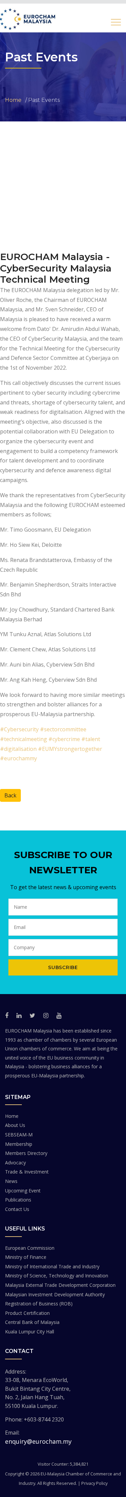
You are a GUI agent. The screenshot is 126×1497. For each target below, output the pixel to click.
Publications (18, 1199)
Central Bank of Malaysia (32, 1322)
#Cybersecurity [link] (19, 729)
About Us (15, 1125)
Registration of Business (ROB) (39, 1303)
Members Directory (26, 1153)
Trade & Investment (27, 1171)
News (11, 1181)
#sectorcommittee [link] (63, 729)
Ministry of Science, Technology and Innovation (56, 1275)
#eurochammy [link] (18, 758)
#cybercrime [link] (64, 739)
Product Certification (27, 1313)
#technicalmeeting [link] (23, 739)
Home (11, 1116)
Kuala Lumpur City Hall (29, 1331)
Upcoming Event (23, 1190)
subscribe (63, 967)
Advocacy (15, 1162)
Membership (18, 1144)
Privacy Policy (94, 1483)
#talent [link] (90, 739)
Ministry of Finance (25, 1257)
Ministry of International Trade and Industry (52, 1266)
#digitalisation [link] (18, 749)
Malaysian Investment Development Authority (55, 1294)
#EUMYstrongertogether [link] (70, 749)
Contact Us (17, 1209)
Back (10, 795)
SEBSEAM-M (19, 1134)
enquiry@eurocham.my (38, 1441)
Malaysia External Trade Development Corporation (60, 1285)
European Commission (29, 1248)
